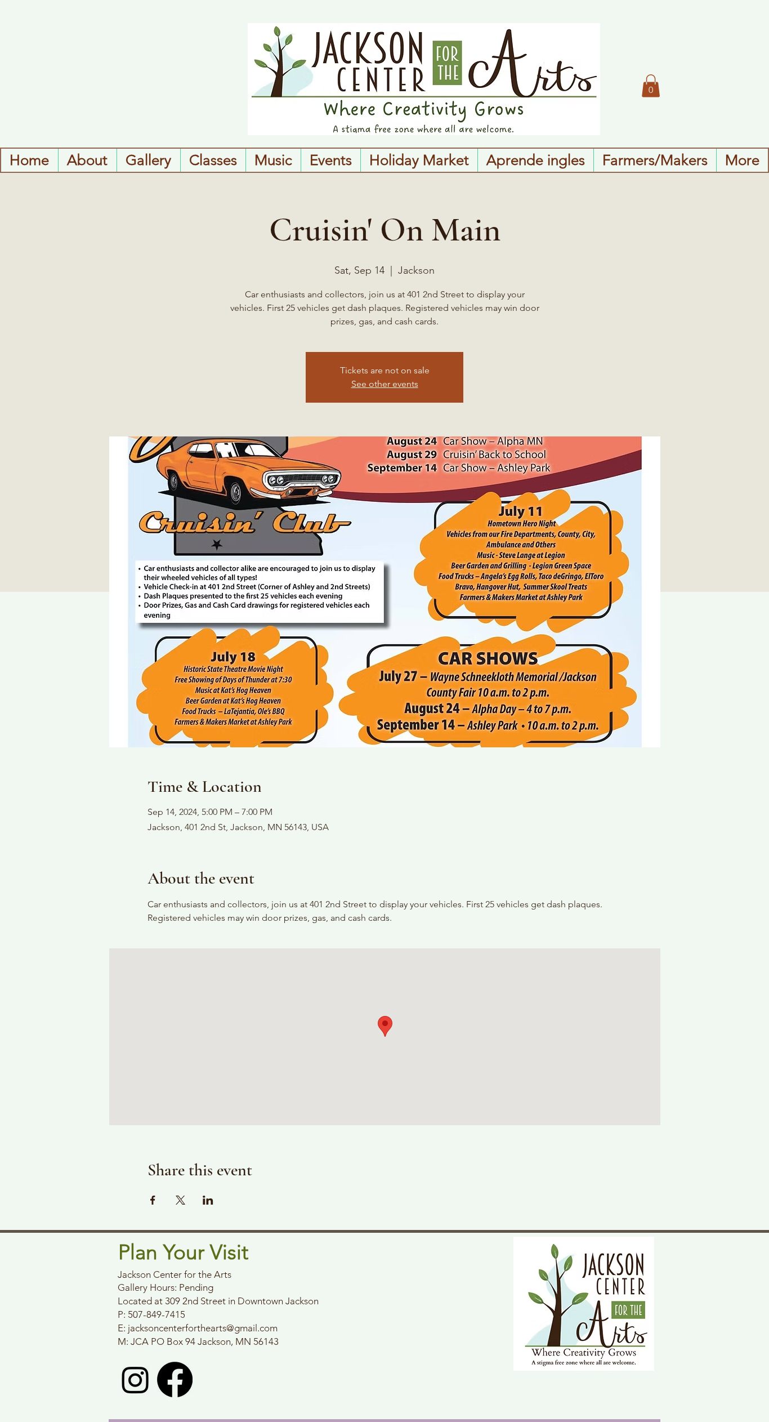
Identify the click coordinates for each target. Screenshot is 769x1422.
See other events (384, 383)
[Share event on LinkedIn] (208, 1200)
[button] (650, 85)
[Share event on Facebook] (152, 1200)
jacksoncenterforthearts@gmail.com (203, 1328)
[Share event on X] (180, 1200)
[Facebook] (175, 1379)
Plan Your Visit (183, 1252)
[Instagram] (135, 1379)
